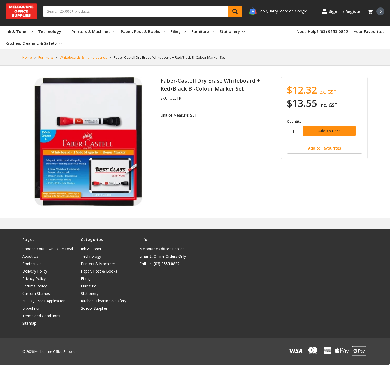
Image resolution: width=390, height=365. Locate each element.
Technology (49, 31)
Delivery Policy (34, 271)
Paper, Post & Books (140, 31)
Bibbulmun (31, 308)
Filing (176, 31)
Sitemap (29, 323)
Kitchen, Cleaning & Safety (31, 43)
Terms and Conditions (41, 315)
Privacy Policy (34, 278)
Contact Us (31, 263)
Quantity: (294, 121)
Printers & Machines (91, 31)
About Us (30, 256)
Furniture (200, 31)
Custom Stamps (36, 293)
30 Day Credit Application (44, 300)
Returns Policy (34, 285)
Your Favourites (369, 31)
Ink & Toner (17, 31)
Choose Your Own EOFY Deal (47, 248)
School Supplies (94, 308)
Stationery (229, 31)
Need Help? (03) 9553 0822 (322, 31)
